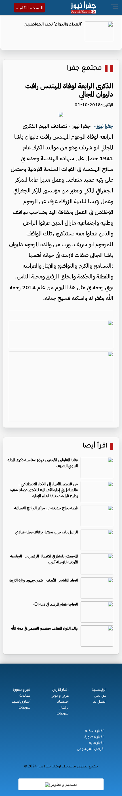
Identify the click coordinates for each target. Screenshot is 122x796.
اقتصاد (63, 702)
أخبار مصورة (94, 737)
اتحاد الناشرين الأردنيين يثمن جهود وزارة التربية (43, 580)
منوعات (62, 714)
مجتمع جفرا (84, 68)
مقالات (25, 696)
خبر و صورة (22, 690)
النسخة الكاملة (29, 7)
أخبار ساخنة (94, 731)
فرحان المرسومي (90, 749)
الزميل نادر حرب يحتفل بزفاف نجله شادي (46, 532)
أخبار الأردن (60, 690)
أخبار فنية (96, 743)
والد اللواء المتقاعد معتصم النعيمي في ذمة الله (44, 628)
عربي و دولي (60, 696)
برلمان (64, 708)
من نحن (100, 696)
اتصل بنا (99, 702)
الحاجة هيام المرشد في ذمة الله (55, 604)
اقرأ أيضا (95, 446)
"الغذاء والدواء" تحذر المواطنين (53, 25)
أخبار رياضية (21, 702)
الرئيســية (99, 690)
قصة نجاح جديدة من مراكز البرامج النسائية (46, 508)
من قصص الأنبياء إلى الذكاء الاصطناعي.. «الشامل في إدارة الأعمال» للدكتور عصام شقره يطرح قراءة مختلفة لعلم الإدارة (44, 490)
